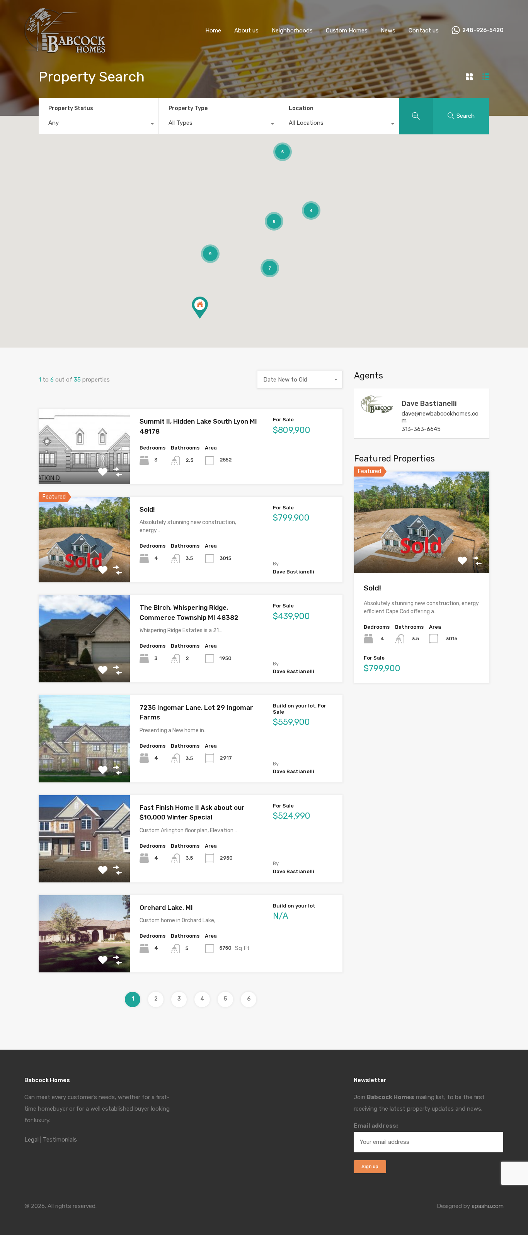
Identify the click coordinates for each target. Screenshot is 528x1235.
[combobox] (98, 124)
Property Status (70, 108)
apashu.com (488, 1206)
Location (301, 108)
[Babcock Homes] (65, 49)
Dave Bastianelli (429, 403)
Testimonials (60, 1139)
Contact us (424, 30)
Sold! (147, 509)
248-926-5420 (483, 30)
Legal (31, 1139)
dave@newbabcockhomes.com (440, 417)
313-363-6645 (421, 429)
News (388, 30)
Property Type (188, 108)
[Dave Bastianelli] (377, 410)
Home (213, 30)
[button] (200, 308)
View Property (84, 469)
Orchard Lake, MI (166, 907)
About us (246, 30)
